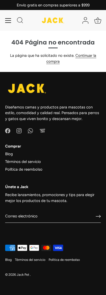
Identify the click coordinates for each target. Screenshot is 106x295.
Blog (9, 154)
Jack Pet (23, 274)
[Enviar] (98, 216)
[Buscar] (20, 21)
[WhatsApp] (30, 130)
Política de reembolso (23, 169)
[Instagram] (19, 130)
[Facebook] (7, 130)
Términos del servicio (23, 161)
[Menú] (8, 20)
